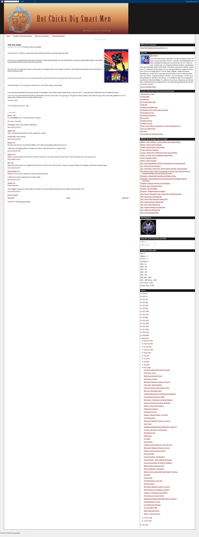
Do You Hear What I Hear (148, 102)
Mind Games (148, 436)
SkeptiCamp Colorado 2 (151, 409)
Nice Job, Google (149, 454)
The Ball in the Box (146, 121)
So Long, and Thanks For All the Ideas (155, 430)
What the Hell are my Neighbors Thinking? (156, 490)
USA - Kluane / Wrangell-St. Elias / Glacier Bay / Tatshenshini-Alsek (161, 194)
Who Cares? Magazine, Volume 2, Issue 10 (157, 487)
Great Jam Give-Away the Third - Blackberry (157, 403)
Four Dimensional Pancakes (152, 505)
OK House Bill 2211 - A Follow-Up (154, 469)
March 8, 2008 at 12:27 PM (14, 127)
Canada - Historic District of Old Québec (153, 147)
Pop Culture (14, 105)
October (146, 347)
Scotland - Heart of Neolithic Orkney (151, 186)
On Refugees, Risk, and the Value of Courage (154, 110)
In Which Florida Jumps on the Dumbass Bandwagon (160, 394)
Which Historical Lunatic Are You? (154, 466)
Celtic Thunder (148, 442)
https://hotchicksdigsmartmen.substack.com (154, 48)
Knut (9, 163)
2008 (143, 338)
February (146, 518)
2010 (143, 332)
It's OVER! (147, 439)
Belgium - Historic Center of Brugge (151, 145)
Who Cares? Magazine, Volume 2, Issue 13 (157, 382)
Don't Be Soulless (149, 484)
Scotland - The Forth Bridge (149, 188)
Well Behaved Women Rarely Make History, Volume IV (160, 427)
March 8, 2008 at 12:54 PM (14, 150)
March (146, 367)
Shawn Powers (12, 171)
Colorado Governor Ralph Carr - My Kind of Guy (158, 445)
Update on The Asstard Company (154, 406)
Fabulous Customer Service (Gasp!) (154, 451)
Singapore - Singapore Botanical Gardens (153, 191)
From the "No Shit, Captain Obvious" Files (156, 388)
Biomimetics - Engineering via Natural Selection (158, 400)
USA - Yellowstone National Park (150, 210)
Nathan (10, 142)
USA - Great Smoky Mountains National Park (154, 199)
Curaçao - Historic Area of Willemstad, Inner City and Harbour (159, 153)
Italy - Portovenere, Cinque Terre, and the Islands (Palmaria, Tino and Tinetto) (164, 168)
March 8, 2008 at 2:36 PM (14, 179)
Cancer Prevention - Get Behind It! (154, 457)
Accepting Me (145, 99)
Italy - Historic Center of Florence (150, 166)
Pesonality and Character (148, 115)
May (145, 361)
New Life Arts (16, 533)
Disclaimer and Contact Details (22, 36)
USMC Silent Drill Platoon (151, 511)
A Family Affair (145, 97)
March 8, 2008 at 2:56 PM (14, 191)
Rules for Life (145, 118)
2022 (143, 296)
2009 (143, 335)
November (147, 344)
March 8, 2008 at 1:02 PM (14, 159)
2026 (143, 293)
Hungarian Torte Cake (150, 412)
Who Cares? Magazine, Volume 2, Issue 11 (157, 448)
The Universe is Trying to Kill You (154, 496)
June (145, 358)
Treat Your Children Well (148, 129)
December (147, 341)
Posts (145, 242)
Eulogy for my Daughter (42, 36)
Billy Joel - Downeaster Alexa (152, 391)
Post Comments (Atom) (23, 201)
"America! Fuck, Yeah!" (148, 94)
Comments (146, 245)
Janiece (10, 130)
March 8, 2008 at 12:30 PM (14, 139)
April (145, 364)
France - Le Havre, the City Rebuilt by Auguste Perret (157, 155)
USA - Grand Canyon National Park (151, 197)
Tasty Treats (147, 424)
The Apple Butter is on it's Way (153, 481)
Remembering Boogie (58, 36)
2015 (143, 317)
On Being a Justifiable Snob (149, 107)
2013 (143, 323)
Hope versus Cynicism (150, 379)
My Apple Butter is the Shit (152, 502)
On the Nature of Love (147, 113)
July (145, 356)
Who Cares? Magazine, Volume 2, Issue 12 (157, 421)
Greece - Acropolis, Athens (149, 158)
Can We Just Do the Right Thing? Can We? (157, 370)
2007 (143, 525)
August (146, 353)
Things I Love (21, 105)
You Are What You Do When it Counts (152, 134)
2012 (143, 326)
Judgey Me (144, 104)
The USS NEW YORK (150, 508)
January (146, 521)
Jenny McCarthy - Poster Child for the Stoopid (158, 460)
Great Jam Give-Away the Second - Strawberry (158, 463)
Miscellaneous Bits (149, 433)
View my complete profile (148, 87)
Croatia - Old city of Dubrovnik (150, 150)
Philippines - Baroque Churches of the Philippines (155, 183)
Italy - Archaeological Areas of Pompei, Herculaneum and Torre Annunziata (163, 163)
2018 (143, 308)
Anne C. (10, 115)
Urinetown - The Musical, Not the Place (155, 493)
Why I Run (144, 131)
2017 (143, 311)
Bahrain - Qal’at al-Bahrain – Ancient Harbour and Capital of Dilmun (161, 142)
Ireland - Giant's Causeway (149, 161)
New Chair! (147, 475)
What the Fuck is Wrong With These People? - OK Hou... (161, 472)
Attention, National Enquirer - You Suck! (156, 415)
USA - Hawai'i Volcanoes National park (152, 202)
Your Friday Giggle (149, 418)
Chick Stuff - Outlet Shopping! (153, 385)
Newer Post (11, 198)
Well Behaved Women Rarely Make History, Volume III (160, 499)
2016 (143, 314)
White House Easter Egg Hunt (153, 376)
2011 (143, 329)
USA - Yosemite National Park (150, 212)
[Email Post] (27, 105)
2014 (143, 320)
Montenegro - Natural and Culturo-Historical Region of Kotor (158, 176)
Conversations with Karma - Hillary (154, 397)
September (147, 350)
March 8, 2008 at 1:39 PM (14, 167)
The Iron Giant (14, 45)
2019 (143, 305)
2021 (143, 299)
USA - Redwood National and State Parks (153, 207)
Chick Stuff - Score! (150, 373)
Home (8, 36)
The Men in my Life (146, 123)
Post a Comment (13, 195)
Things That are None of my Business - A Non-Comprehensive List (160, 126)
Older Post (125, 198)
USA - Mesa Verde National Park (150, 205)
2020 (143, 302)
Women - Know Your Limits (152, 514)
